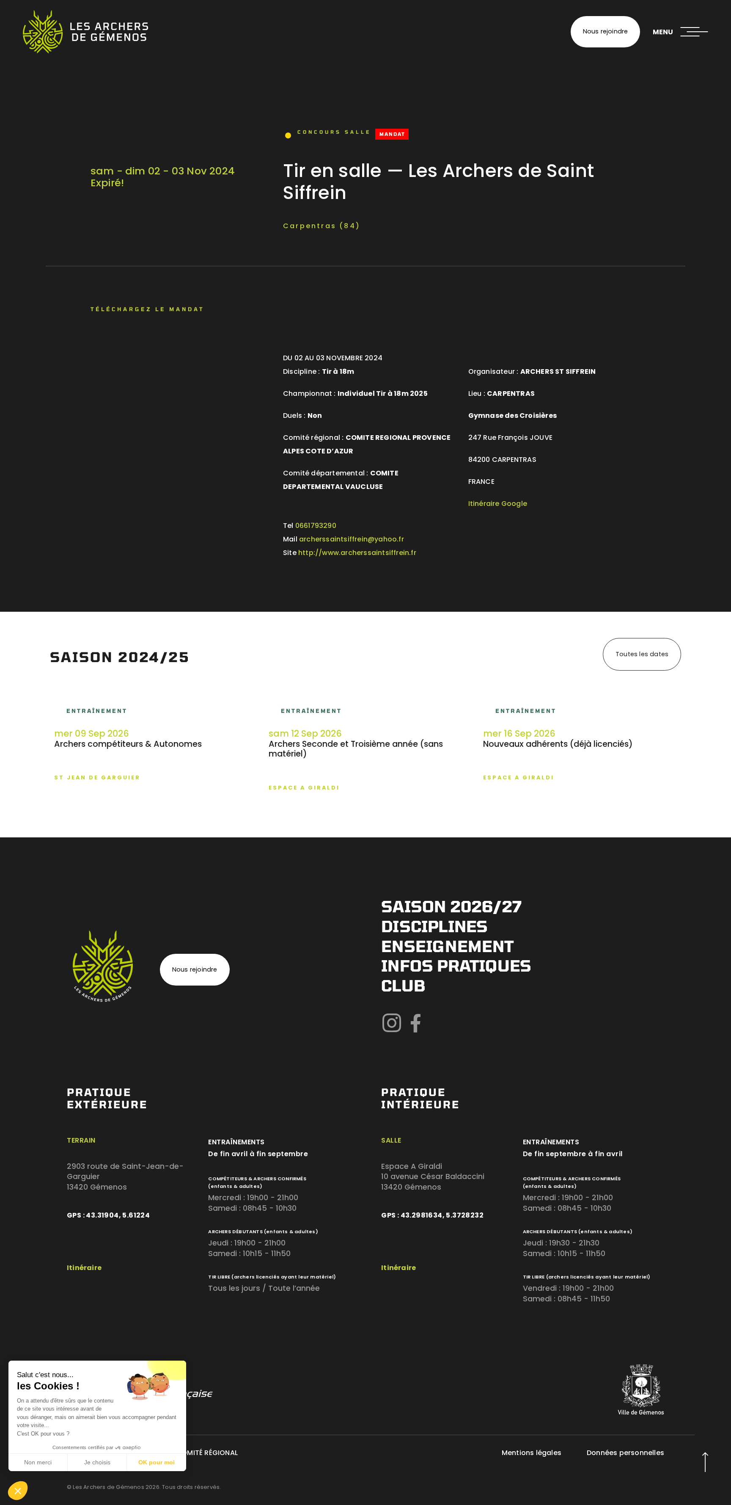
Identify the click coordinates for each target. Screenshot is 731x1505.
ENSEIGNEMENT (447, 946)
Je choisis (97, 1462)
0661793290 (315, 525)
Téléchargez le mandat (147, 309)
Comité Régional (207, 1453)
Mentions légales (531, 1453)
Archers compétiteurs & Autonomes (128, 744)
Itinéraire (84, 1268)
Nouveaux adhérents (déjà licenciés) (558, 744)
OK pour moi (156, 1462)
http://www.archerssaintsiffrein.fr (357, 553)
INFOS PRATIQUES (456, 965)
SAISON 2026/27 (451, 906)
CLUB (403, 985)
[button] (18, 1490)
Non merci (38, 1462)
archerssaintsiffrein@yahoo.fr (351, 539)
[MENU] (694, 32)
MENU (663, 32)
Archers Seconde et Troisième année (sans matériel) (356, 748)
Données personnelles (625, 1453)
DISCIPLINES (434, 926)
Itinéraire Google (497, 503)
